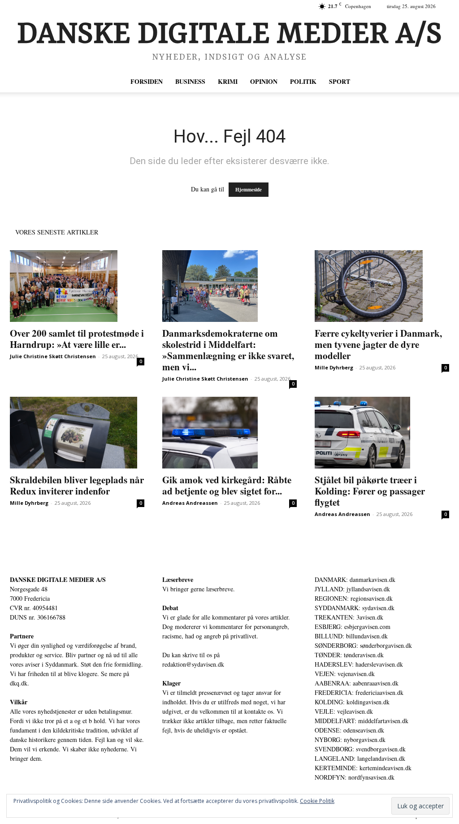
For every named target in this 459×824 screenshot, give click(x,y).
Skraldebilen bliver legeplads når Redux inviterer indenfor (77, 485)
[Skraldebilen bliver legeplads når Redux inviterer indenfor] (77, 432)
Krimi (228, 81)
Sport (339, 81)
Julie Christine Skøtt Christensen (53, 356)
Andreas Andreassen (190, 502)
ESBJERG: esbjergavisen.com (352, 626)
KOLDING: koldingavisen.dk (352, 702)
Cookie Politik (317, 801)
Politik (303, 81)
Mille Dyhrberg (334, 367)
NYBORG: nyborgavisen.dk (350, 739)
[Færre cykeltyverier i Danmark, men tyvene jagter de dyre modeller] (382, 286)
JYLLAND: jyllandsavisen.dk (352, 589)
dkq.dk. (19, 683)
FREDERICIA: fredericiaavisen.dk (359, 692)
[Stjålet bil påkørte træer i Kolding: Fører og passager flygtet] (382, 432)
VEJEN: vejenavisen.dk (345, 673)
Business (190, 81)
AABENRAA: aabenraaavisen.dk (356, 683)
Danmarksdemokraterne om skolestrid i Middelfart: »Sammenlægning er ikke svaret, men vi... (228, 349)
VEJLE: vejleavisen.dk (344, 711)
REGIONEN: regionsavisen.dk (354, 598)
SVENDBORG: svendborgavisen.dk (360, 749)
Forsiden (146, 81)
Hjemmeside (248, 189)
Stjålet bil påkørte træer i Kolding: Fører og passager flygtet (370, 491)
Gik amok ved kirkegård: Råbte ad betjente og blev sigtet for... (226, 485)
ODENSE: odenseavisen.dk (349, 730)
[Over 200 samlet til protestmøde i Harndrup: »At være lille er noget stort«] (77, 286)
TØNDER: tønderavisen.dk (349, 655)
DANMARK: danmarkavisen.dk (355, 579)
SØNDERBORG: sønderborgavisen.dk (363, 645)
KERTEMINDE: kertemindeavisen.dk (363, 767)
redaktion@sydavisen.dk (193, 664)
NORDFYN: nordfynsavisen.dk (354, 777)
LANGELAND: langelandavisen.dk (360, 758)
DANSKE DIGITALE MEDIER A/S (58, 579)
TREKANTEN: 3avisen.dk (349, 617)
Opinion (263, 81)
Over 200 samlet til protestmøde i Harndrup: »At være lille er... (77, 338)
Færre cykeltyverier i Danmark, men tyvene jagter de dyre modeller (378, 344)
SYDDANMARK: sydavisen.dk (354, 607)
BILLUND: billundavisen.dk (351, 636)
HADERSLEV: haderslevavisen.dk (359, 664)
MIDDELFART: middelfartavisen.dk (361, 720)
